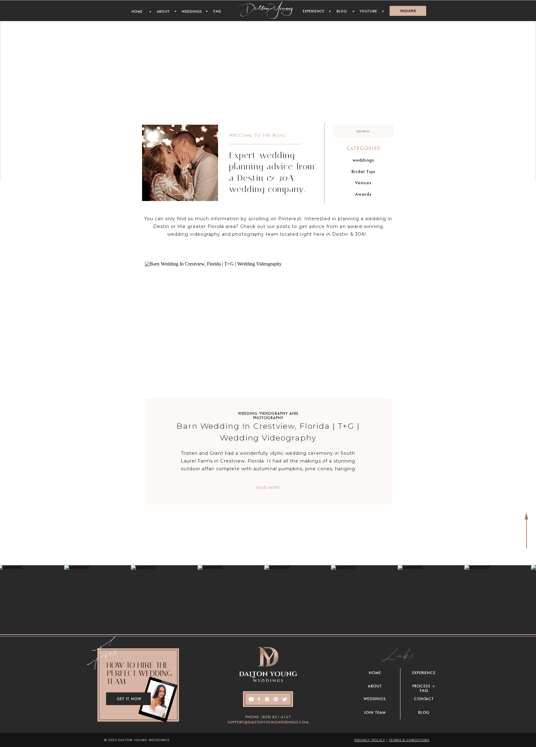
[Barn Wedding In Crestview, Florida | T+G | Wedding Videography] (268, 330)
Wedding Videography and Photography (268, 415)
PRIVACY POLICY (369, 740)
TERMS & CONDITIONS (409, 740)
